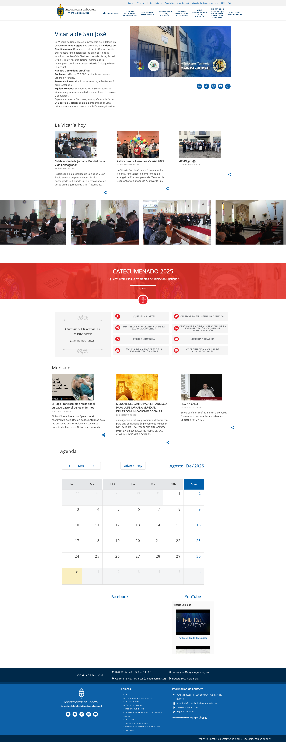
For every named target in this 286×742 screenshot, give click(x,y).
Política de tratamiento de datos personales (141, 728)
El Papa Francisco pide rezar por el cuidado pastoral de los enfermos (73, 405)
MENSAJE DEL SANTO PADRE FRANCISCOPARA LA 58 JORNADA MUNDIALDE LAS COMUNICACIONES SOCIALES (141, 407)
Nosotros (113, 13)
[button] (279, 222)
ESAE (223, 3)
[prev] (69, 466)
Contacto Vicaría (136, 3)
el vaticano (129, 720)
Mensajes (62, 368)
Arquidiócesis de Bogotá (177, 3)
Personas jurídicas (133, 709)
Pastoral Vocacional (235, 13)
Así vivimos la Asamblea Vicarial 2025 (140, 161)
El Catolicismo (154, 3)
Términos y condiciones (136, 723)
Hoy (139, 466)
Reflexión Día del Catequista (193, 638)
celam (126, 716)
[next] (93, 466)
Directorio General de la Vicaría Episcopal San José (217, 13)
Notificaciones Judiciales (137, 698)
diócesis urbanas (132, 705)
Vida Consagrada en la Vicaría (199, 13)
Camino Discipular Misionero (181, 13)
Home (104, 13)
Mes (81, 466)
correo (127, 694)
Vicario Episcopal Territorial (130, 13)
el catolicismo (131, 702)
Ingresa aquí (143, 288)
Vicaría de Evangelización (205, 3)
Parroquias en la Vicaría (165, 13)
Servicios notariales (147, 13)
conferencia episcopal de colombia (143, 712)
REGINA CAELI (189, 404)
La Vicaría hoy (70, 125)
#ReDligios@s (187, 161)
